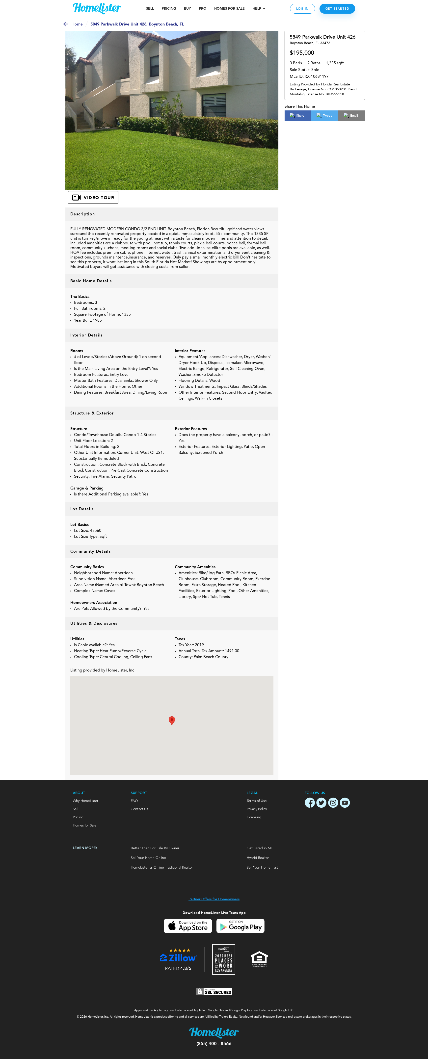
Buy (187, 8)
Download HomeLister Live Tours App (214, 913)
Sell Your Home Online (148, 858)
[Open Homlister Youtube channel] (345, 803)
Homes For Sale (229, 8)
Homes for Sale (84, 825)
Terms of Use (257, 801)
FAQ (134, 801)
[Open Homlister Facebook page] (310, 803)
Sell (150, 8)
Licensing (254, 817)
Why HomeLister (85, 801)
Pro (202, 8)
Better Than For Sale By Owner (155, 848)
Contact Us (139, 809)
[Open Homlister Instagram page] (333, 803)
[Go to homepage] (97, 8)
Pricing (169, 8)
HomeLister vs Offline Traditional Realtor (162, 867)
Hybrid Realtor (258, 858)
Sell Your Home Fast (262, 867)
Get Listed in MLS (260, 848)
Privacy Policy (257, 809)
